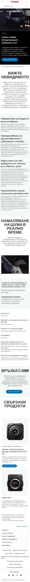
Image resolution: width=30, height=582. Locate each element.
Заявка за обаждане (10, 59)
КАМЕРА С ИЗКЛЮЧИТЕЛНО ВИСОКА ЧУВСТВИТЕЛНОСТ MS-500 (14, 452)
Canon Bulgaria (14, 572)
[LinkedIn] (13, 575)
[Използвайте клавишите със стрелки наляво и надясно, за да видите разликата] (15, 264)
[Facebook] (9, 575)
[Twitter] (17, 575)
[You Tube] (21, 575)
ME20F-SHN (6, 498)
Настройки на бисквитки (15, 567)
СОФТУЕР (4, 33)
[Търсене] (2, 2)
